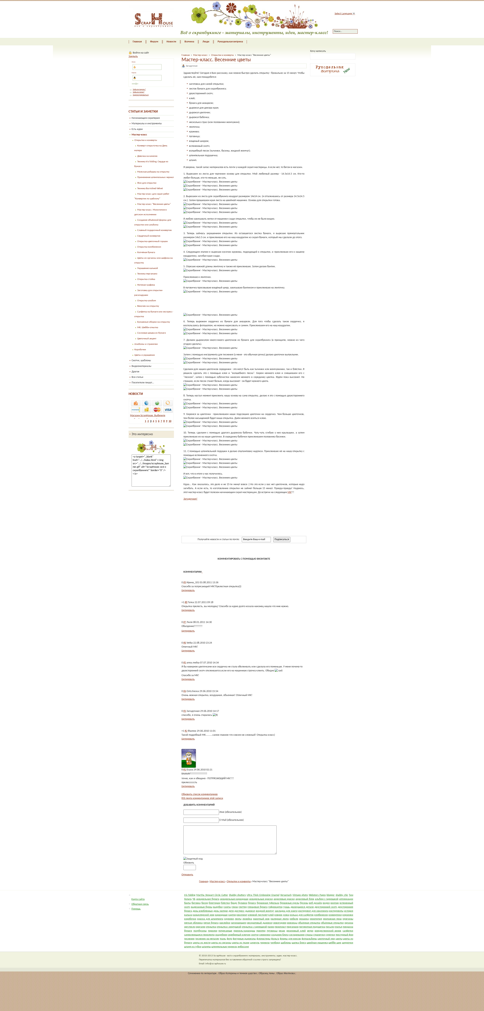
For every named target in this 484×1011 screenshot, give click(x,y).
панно (271, 927)
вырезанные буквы (201, 907)
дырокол (250, 911)
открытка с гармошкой (254, 927)
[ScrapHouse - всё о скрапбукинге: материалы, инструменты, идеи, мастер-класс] (225, 19)
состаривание (297, 934)
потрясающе (225, 930)
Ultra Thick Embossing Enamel (263, 895)
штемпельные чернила (224, 946)
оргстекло (189, 927)
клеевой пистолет (258, 915)
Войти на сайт (141, 52)
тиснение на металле (207, 938)
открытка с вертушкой (229, 927)
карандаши (221, 915)
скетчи (255, 934)
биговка (196, 903)
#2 (186, 731)
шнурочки (347, 942)
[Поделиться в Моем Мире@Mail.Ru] (207, 550)
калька (188, 915)
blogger (331, 895)
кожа (286, 915)
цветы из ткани (240, 942)
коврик (278, 915)
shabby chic (342, 895)
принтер (260, 930)
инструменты (336, 911)
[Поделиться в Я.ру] (250, 550)
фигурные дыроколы (244, 938)
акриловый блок (305, 899)
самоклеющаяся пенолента (199, 934)
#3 (184, 711)
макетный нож (261, 919)
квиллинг (242, 915)
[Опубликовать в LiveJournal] (243, 550)
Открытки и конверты (222, 55)
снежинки (265, 934)
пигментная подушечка (312, 927)
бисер (204, 903)
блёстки (225, 903)
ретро (310, 930)
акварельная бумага (207, 899)
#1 (184, 769)
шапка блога (299, 942)
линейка (247, 919)
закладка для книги (286, 911)
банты (187, 903)
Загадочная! (190, 499)
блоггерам (214, 903)
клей (271, 915)
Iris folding (189, 895)
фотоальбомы (309, 938)
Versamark (286, 895)
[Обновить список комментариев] (202, 572)
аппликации (346, 899)
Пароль (134, 73)
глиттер (243, 907)
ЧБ (193, 899)
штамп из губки (192, 946)
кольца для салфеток (302, 915)
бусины (304, 903)
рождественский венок (328, 930)
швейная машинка (317, 942)
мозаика (304, 919)
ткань (223, 938)
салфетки (348, 930)
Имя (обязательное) (231, 812)
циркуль (255, 942)
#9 (184, 582)
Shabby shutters (237, 895)
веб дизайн (315, 903)
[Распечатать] (294, 550)
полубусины (200, 930)
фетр (229, 938)
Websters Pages (317, 895)
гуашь (286, 907)
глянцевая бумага (257, 907)
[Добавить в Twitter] (222, 550)
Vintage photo (300, 895)
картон (232, 915)
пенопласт (280, 927)
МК (289, 492)
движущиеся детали (302, 907)
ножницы (292, 923)
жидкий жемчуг (265, 911)
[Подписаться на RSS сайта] (286, 550)
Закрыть (133, 56)
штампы (206, 946)
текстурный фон (344, 934)
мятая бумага (211, 923)
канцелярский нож (203, 915)
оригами (200, 927)
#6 (184, 642)
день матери (220, 911)
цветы (339, 938)
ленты (238, 919)
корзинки (347, 915)
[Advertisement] (227, 303)
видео (326, 903)
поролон (212, 930)
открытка (211, 927)
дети (231, 911)
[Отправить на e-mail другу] (279, 550)
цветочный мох (326, 938)
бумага (252, 903)
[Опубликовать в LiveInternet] (236, 550)
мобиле (294, 919)
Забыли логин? (138, 92)
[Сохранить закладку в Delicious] (265, 550)
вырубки (218, 907)
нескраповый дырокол (259, 923)
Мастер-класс (200, 55)
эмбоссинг (243, 946)
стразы (309, 934)
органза (348, 923)
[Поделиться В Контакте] (193, 550)
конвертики (335, 915)
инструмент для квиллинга (313, 911)
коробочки (190, 919)
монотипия (316, 919)
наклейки (224, 923)
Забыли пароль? (139, 90)
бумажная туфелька (268, 903)
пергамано (293, 927)
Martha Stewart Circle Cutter (212, 895)
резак (282, 930)
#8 (186, 602)
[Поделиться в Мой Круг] (258, 550)
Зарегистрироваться (141, 95)
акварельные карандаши (234, 899)
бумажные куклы (289, 903)
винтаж (334, 903)
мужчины (348, 919)
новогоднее (279, 923)
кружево (229, 919)
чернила (265, 942)
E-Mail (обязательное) (232, 820)
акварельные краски (261, 899)
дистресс (239, 911)
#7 (184, 622)
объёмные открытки (332, 923)
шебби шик (334, 942)
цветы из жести (202, 942)
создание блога (280, 934)
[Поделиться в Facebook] (215, 550)
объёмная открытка (309, 923)
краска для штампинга (210, 919)
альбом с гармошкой (327, 899)
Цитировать (188, 590)
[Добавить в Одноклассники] (200, 550)
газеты (227, 907)
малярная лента (280, 919)
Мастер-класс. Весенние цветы (216, 60)
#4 (184, 691)
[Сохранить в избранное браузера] (272, 550)
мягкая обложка (193, 923)
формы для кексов (290, 938)
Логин (133, 62)
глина (235, 907)
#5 (184, 662)
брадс (234, 903)
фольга (275, 938)
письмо (330, 927)
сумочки (330, 934)
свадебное (221, 934)
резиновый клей (296, 930)
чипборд (275, 942)
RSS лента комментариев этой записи (202, 798)
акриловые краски (284, 899)
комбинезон (321, 915)
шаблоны (286, 942)
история (348, 911)
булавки (242, 903)
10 (170, 421)
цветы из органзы (221, 942)
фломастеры (263, 938)
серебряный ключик (239, 934)
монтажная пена (332, 919)
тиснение (189, 938)
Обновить (188, 862)
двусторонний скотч (326, 907)
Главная (186, 55)
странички (319, 934)
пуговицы (272, 930)
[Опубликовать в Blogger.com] (229, 550)
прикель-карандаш (244, 930)
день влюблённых (203, 911)
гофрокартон (275, 907)
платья (338, 927)
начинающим (238, 923)
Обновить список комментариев (200, 794)
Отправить (187, 874)
